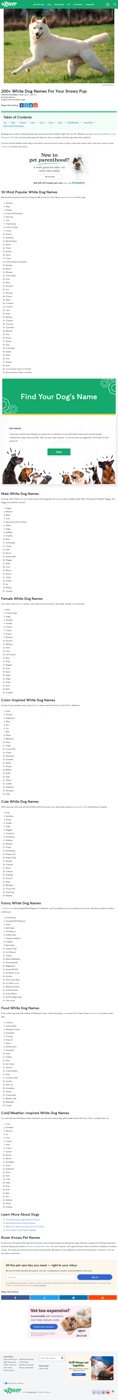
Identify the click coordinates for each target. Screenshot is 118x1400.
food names (94, 1013)
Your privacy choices (15, 1383)
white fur (35, 705)
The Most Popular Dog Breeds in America (23, 1219)
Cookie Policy (8, 1370)
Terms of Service (9, 1365)
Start (59, 452)
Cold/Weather (73, 122)
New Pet (33, 95)
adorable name (81, 807)
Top (5, 122)
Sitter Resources (9, 1362)
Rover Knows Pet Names (13, 126)
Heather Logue (20, 100)
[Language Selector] (108, 4)
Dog (49, 4)
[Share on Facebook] (22, 105)
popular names (67, 197)
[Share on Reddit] (35, 105)
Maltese (106, 134)
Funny (50, 122)
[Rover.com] (9, 5)
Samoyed (98, 134)
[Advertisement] (59, 168)
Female (23, 122)
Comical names (7, 908)
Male (13, 122)
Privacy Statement (39, 1285)
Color (32, 122)
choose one (6, 146)
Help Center (43, 1368)
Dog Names (59, 4)
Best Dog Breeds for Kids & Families (20, 1223)
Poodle (15, 137)
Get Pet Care (38, 4)
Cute (42, 122)
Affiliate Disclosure (26, 1365)
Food (60, 122)
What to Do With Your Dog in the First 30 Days (25, 1226)
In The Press (24, 1362)
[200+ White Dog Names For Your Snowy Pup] (59, 46)
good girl (19, 604)
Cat (68, 4)
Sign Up (95, 1277)
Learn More (88, 122)
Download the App (26, 1359)
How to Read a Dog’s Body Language (21, 1230)
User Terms (7, 1367)
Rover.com (32, 1392)
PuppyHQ (90, 4)
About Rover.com (10, 1359)
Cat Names (78, 4)
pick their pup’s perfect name (37, 1246)
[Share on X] (26, 105)
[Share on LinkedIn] (31, 105)
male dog (23, 499)
